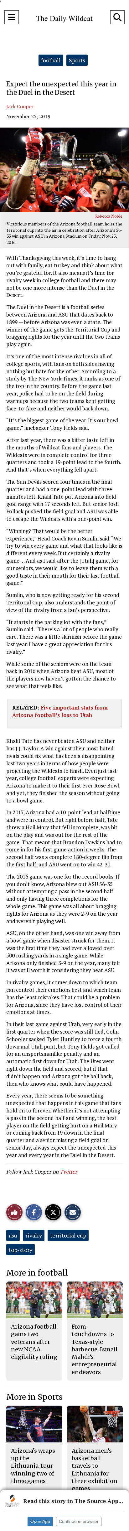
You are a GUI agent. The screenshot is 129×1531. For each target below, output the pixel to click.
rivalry (33, 1235)
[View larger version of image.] (64, 170)
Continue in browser (79, 1521)
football (51, 60)
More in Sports (34, 1397)
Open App (40, 1521)
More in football (37, 1273)
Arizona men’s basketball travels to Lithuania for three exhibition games (94, 1469)
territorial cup (68, 1235)
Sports (77, 60)
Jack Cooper (20, 106)
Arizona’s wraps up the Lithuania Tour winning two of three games (33, 1466)
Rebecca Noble (108, 216)
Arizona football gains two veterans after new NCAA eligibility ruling (34, 1341)
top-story (20, 1249)
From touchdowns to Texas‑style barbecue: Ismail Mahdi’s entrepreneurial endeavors (94, 1349)
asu (13, 1235)
